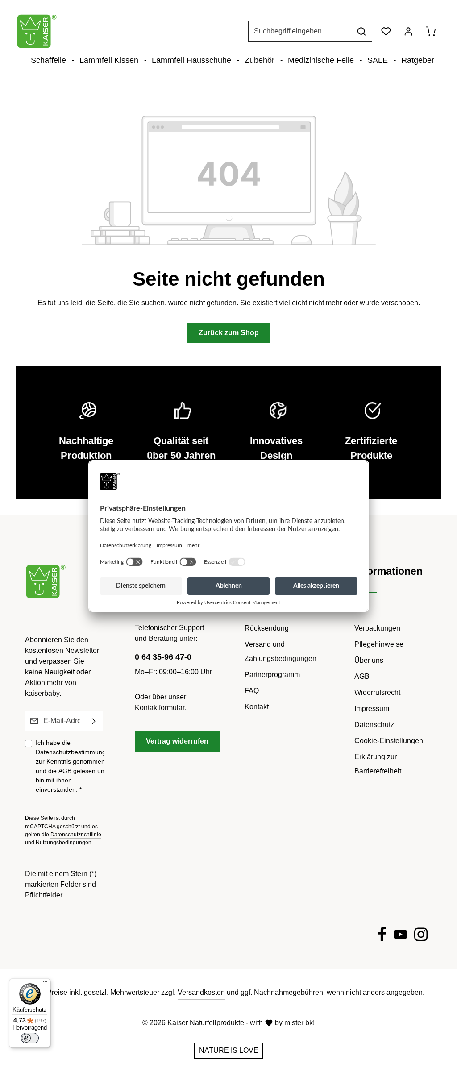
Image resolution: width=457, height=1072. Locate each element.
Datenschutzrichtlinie (75, 834)
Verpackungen (377, 628)
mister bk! (299, 1022)
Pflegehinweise (378, 644)
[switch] (30, 1038)
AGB (64, 770)
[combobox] (300, 31)
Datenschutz (374, 724)
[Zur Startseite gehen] (37, 31)
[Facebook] (382, 936)
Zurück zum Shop (229, 333)
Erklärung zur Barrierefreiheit (377, 764)
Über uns (368, 660)
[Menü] (45, 983)
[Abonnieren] (94, 721)
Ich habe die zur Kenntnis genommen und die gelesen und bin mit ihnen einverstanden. (74, 766)
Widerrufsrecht (377, 692)
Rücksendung (267, 628)
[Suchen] (361, 31)
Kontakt (257, 707)
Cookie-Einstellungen (388, 740)
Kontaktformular (160, 707)
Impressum (371, 708)
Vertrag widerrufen (177, 741)
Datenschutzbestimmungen (74, 752)
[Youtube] (400, 936)
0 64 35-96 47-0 (163, 656)
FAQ (252, 690)
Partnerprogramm (272, 674)
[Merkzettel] (386, 31)
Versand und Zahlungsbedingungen (280, 651)
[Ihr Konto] (408, 31)
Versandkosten (201, 992)
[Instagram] (421, 936)
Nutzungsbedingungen (63, 842)
